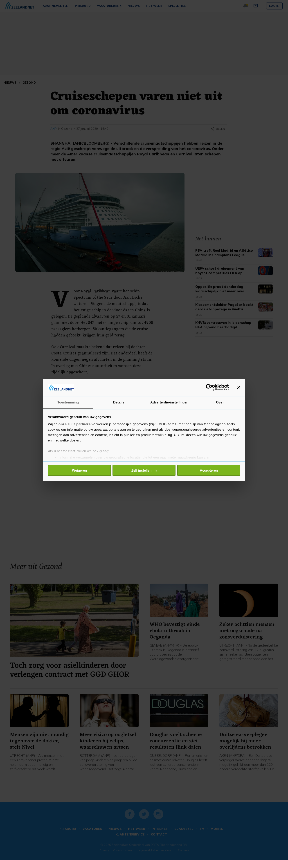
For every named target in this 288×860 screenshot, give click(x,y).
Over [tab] (220, 402)
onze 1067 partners (74, 424)
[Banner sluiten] (238, 387)
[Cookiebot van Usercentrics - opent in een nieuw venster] (209, 387)
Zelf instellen (141, 470)
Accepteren (209, 470)
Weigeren (79, 470)
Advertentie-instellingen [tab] (169, 402)
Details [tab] (118, 402)
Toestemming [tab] (68, 402)
